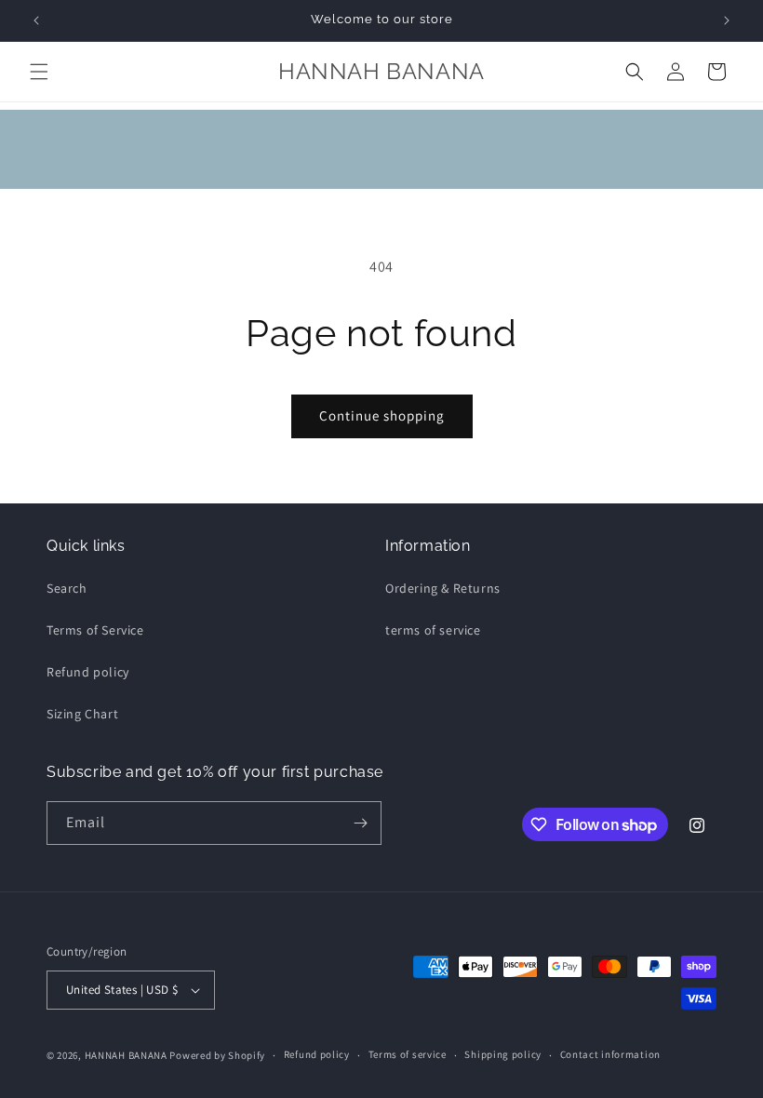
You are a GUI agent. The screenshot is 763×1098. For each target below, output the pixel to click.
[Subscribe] (360, 823)
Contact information (610, 1054)
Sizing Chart (82, 713)
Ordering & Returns (443, 588)
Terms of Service (95, 630)
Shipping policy (503, 1054)
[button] (39, 71)
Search (67, 588)
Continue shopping (382, 415)
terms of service (433, 630)
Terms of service (407, 1054)
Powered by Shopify (217, 1055)
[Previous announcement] (36, 20)
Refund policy (88, 671)
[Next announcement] (726, 20)
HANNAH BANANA (126, 1055)
